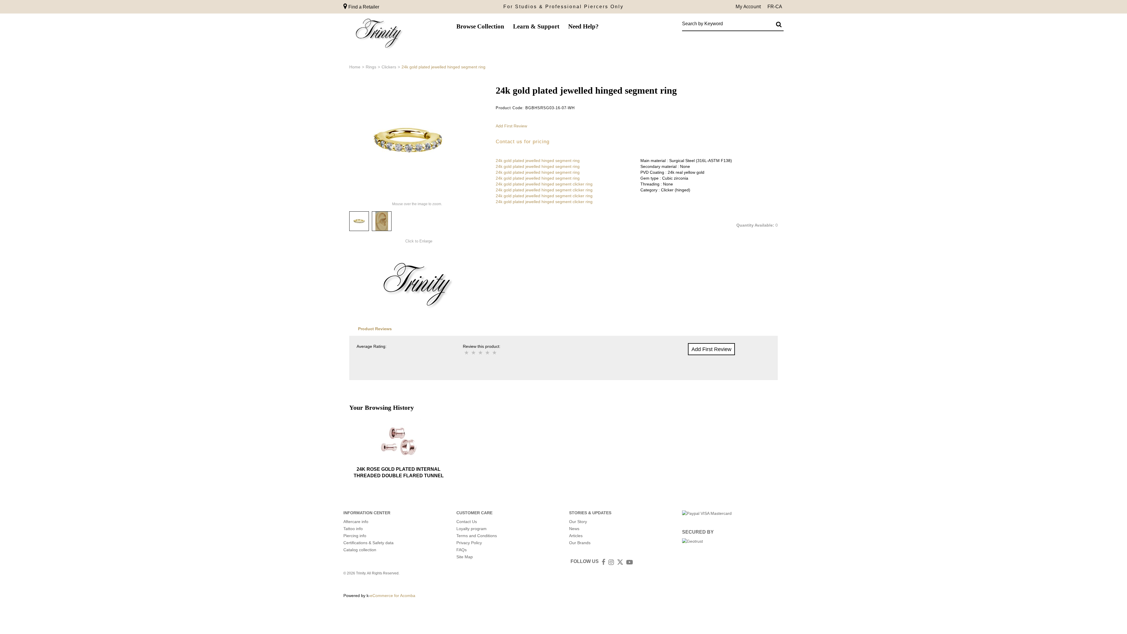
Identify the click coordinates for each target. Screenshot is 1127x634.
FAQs (461, 549)
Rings (371, 67)
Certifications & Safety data (368, 542)
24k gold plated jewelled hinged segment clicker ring (544, 184)
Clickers (389, 67)
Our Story (578, 521)
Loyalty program (471, 528)
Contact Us (466, 521)
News (574, 528)
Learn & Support (536, 26)
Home (354, 67)
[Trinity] (378, 34)
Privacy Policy (469, 542)
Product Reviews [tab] (375, 328)
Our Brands (580, 542)
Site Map (464, 556)
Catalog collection (359, 549)
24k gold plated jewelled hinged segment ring (538, 160)
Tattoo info (353, 528)
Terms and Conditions (476, 535)
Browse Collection (480, 26)
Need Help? (583, 26)
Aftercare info (355, 521)
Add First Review (511, 126)
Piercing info (354, 535)
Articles (576, 535)
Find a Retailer (363, 6)
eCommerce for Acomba (392, 595)
